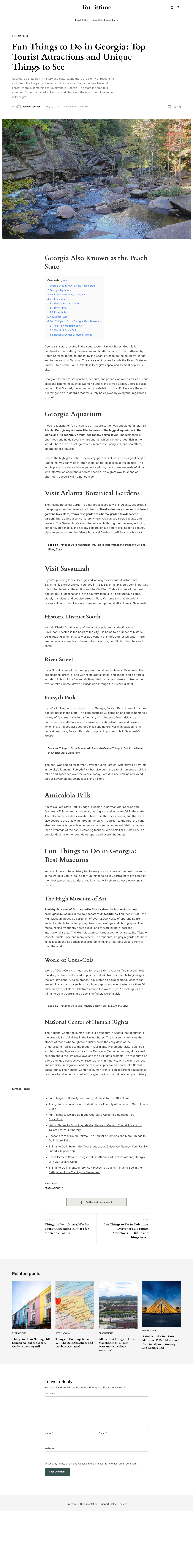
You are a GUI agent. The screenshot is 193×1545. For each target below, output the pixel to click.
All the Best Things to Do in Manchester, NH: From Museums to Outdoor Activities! (117, 1344)
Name (49, 1433)
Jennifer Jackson (32, 106)
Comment (51, 1393)
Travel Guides (81, 20)
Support (104, 1503)
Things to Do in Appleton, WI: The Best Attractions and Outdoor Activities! (74, 1343)
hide (64, 280)
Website (49, 1448)
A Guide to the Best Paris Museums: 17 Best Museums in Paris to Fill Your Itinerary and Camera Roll (161, 1342)
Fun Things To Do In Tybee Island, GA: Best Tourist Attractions (89, 1098)
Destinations (20, 36)
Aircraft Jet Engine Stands (105, 20)
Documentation (88, 1503)
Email (103, 1433)
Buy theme (72, 1503)
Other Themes (119, 1503)
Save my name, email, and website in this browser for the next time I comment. (92, 1463)
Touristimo (96, 7)
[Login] (178, 7)
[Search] (172, 7)
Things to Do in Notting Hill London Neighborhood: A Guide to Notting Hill (31, 1343)
